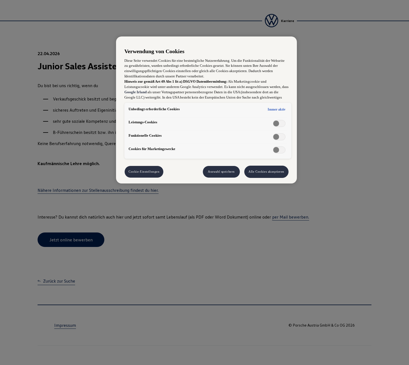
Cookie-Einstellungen (144, 171)
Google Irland (135, 92)
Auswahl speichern (221, 171)
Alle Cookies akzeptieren (266, 171)
